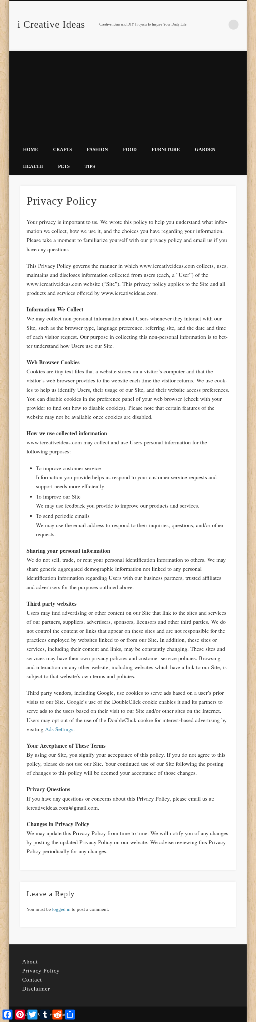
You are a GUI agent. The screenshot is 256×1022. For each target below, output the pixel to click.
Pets (64, 166)
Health (33, 166)
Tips (90, 166)
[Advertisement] (128, 94)
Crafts (62, 149)
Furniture (166, 149)
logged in (61, 909)
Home (30, 149)
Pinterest (221, 25)
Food (130, 149)
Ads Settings (59, 729)
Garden (205, 149)
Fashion (97, 149)
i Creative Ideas (51, 24)
